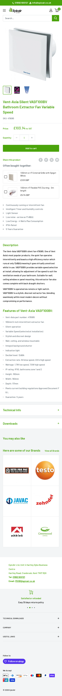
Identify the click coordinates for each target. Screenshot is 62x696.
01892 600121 (21, 2)
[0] (57, 10)
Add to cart (31, 148)
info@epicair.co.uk (41, 2)
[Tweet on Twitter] (52, 159)
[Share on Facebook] (41, 159)
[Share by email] (57, 159)
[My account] (50, 10)
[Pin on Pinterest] (46, 159)
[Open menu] (4, 10)
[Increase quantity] (32, 138)
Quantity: (7, 137)
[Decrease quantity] (17, 138)
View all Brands (52, 450)
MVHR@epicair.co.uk (25, 581)
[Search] (55, 18)
